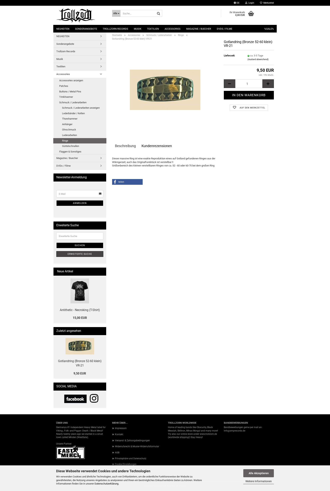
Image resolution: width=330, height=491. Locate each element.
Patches (63, 86)
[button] (236, 3)
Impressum (121, 428)
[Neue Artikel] (101, 271)
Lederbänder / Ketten (73, 113)
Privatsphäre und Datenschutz (130, 458)
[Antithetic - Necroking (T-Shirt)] (79, 290)
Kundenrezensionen (157, 146)
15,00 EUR (80, 318)
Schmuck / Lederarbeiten (73, 102)
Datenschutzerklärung (106, 483)
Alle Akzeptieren (259, 473)
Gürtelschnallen (70, 146)
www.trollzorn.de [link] (208, 434)
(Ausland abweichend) (258, 59)
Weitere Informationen (258, 481)
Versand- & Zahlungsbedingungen (132, 440)
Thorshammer (69, 118)
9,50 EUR (80, 373)
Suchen (80, 245)
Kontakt (119, 434)
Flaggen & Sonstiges (70, 151)
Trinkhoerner (66, 96)
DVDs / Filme (224, 28)
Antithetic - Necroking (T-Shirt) (80, 310)
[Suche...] (158, 13)
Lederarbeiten (69, 135)
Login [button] (250, 3)
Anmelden (80, 203)
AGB (117, 452)
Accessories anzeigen (71, 80)
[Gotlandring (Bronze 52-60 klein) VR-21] (165, 86)
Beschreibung (125, 146)
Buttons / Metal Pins (70, 91)
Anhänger (67, 124)
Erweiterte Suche (80, 254)
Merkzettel (268, 3)
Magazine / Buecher (198, 28)
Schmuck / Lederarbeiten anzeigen (81, 107)
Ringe (65, 140)
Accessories (172, 28)
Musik (137, 28)
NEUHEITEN (62, 28)
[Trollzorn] (81, 15)
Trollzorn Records (115, 28)
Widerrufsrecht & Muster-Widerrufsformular (137, 446)
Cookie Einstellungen (126, 464)
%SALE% (269, 28)
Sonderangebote (86, 28)
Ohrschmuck (69, 129)
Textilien (153, 28)
